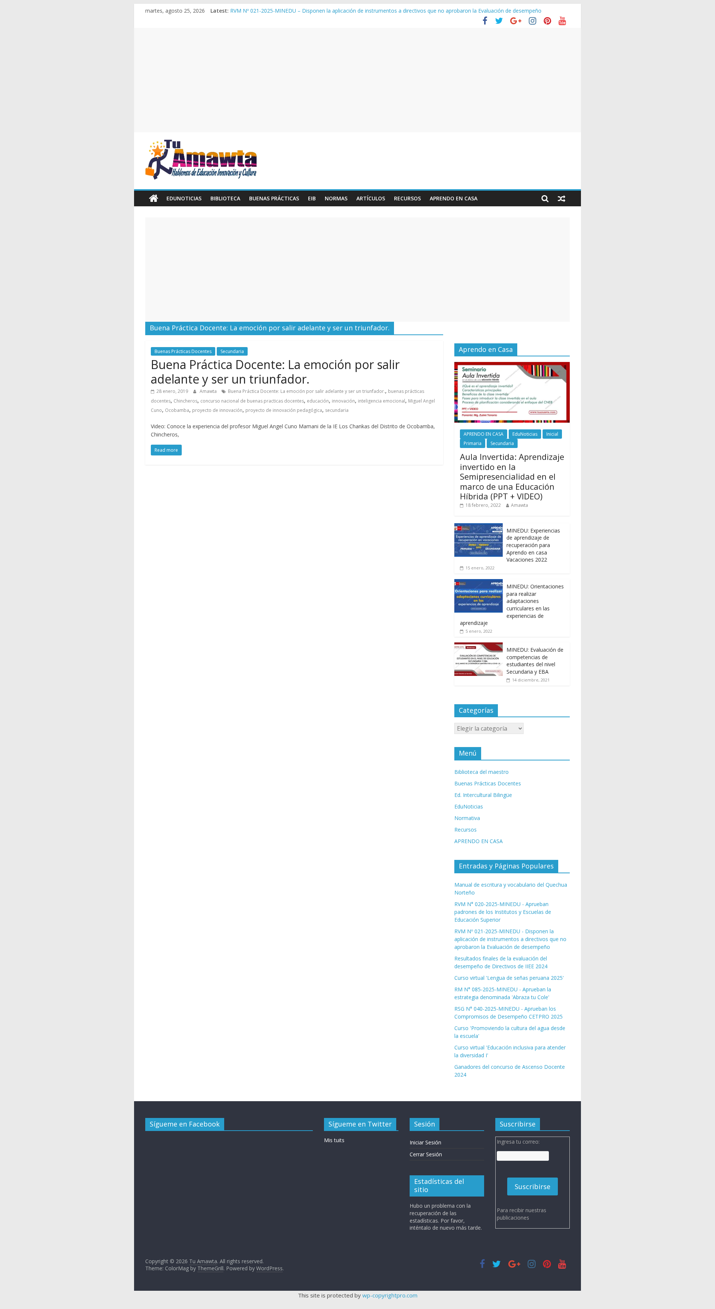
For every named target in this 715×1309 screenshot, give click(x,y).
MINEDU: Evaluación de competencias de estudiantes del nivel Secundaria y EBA (534, 660)
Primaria (473, 443)
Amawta (209, 391)
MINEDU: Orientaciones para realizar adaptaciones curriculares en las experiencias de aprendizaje (512, 604)
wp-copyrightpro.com (389, 1295)
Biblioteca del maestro (481, 771)
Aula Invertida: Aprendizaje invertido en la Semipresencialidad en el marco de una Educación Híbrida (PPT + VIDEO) (512, 476)
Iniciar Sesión (425, 1142)
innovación (343, 401)
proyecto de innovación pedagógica (283, 410)
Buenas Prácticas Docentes (183, 351)
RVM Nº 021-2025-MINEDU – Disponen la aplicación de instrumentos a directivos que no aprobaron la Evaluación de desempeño (385, 10)
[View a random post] (561, 198)
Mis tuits (334, 1140)
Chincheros (185, 401)
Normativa (467, 818)
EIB (312, 198)
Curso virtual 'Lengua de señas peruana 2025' (509, 977)
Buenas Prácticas (274, 198)
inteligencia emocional (381, 401)
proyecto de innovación (217, 410)
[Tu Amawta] (153, 198)
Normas (336, 198)
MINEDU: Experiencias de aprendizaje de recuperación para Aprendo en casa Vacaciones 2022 (533, 545)
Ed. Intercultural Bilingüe (483, 794)
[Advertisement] (357, 80)
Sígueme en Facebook (185, 1123)
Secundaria (232, 351)
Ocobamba (177, 410)
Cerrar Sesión (426, 1154)
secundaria (337, 410)
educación (318, 401)
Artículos (370, 198)
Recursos (407, 198)
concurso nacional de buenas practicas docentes (252, 401)
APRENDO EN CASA (453, 198)
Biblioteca (225, 198)
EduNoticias (183, 198)
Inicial (552, 434)
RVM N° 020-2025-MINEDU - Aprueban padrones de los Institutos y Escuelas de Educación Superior (502, 911)
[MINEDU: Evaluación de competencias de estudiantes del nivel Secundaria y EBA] (478, 646)
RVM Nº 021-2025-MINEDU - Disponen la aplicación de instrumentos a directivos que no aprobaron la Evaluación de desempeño (510, 939)
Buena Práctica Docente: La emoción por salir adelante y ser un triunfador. (275, 371)
